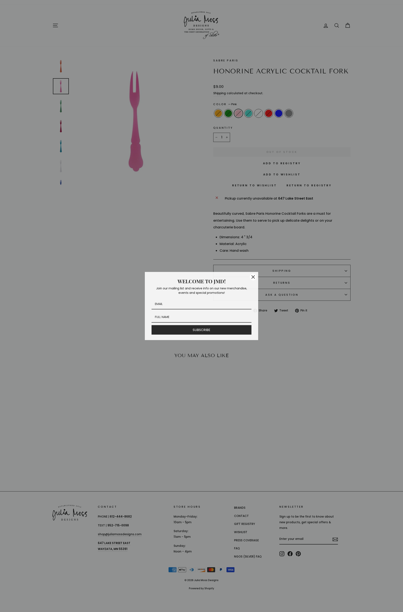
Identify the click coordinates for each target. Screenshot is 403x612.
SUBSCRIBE (201, 329)
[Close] (253, 277)
